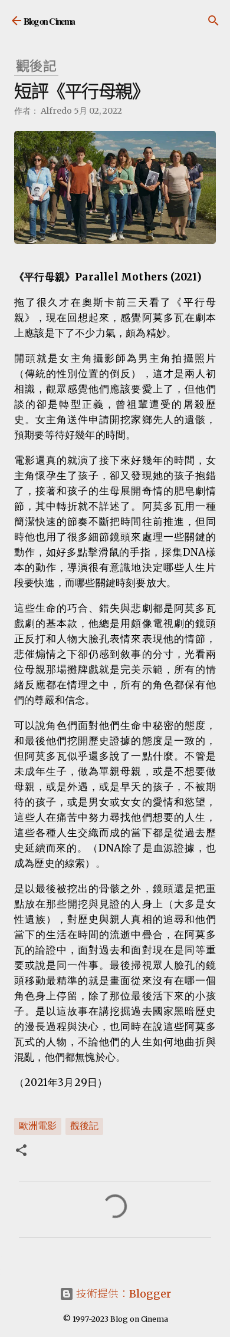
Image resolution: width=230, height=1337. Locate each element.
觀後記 (84, 1125)
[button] (21, 1151)
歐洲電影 (38, 1125)
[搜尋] (213, 20)
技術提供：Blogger (122, 1293)
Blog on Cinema (49, 21)
